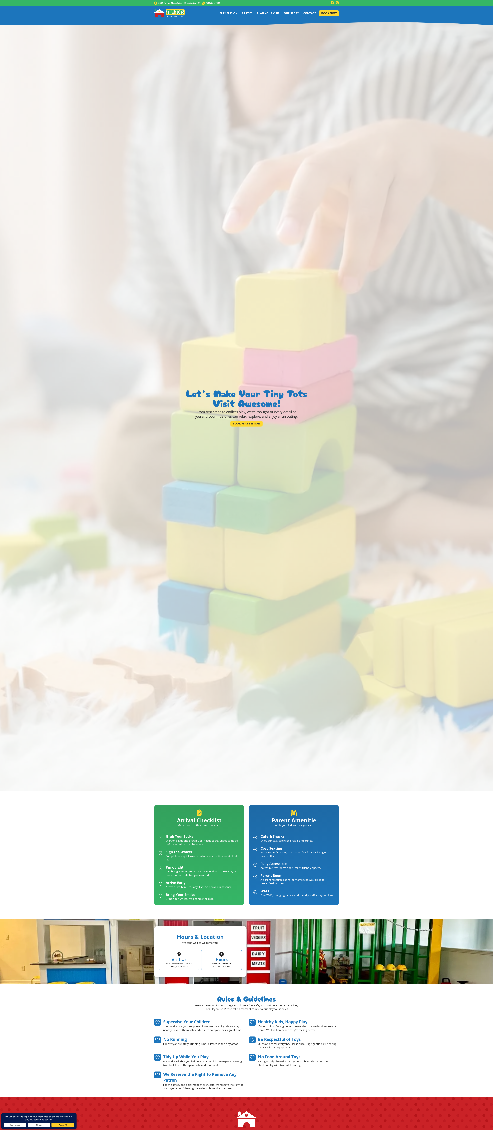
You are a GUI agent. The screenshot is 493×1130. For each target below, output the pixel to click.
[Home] (169, 13)
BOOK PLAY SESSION (246, 423)
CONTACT (309, 13)
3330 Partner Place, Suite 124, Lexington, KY (179, 3)
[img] (332, 3)
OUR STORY (291, 13)
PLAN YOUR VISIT (268, 13)
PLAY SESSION (228, 13)
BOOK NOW (329, 13)
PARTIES (247, 13)
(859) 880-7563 (213, 3)
